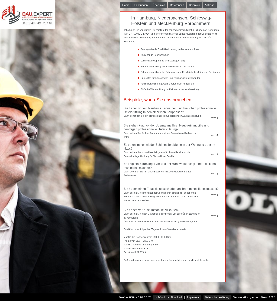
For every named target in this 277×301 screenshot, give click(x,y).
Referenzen (177, 4)
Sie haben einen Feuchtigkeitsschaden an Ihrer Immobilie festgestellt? (171, 188)
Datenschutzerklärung (217, 297)
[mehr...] (214, 118)
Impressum (193, 297)
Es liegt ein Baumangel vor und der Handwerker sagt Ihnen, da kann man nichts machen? (170, 165)
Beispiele (194, 4)
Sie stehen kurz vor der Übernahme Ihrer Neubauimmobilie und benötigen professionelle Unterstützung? (166, 127)
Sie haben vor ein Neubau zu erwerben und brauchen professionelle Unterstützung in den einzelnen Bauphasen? (170, 110)
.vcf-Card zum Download (168, 297)
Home (125, 4)
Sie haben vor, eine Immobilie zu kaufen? (151, 210)
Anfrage (209, 4)
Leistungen (141, 4)
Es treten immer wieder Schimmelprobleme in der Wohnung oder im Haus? (169, 146)
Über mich (159, 4)
